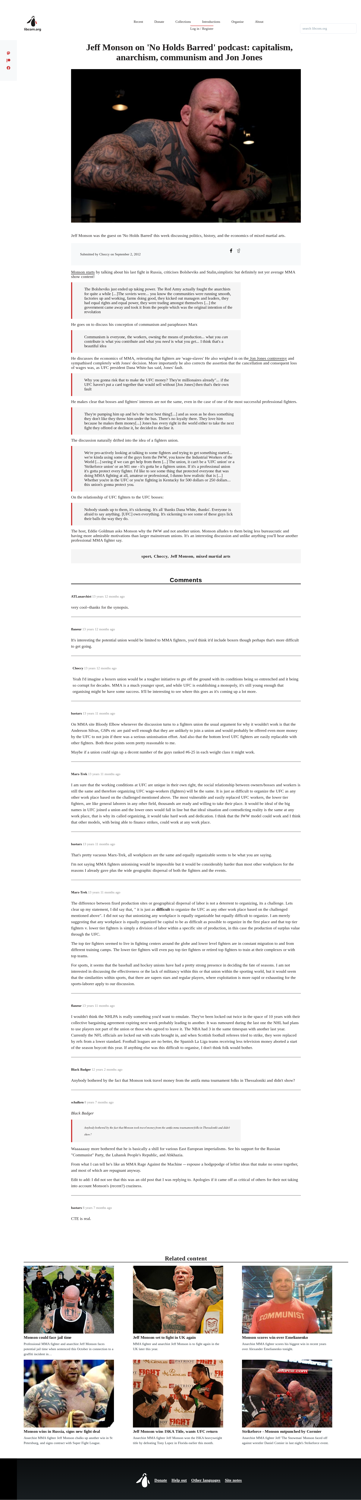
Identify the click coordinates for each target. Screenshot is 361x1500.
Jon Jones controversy (268, 358)
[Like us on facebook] (8, 68)
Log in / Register (201, 29)
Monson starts (83, 272)
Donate (160, 1480)
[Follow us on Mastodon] (8, 53)
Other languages (205, 1480)
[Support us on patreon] (8, 60)
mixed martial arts (213, 556)
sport (146, 556)
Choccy (161, 556)
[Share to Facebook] (231, 251)
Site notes (233, 1480)
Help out (179, 1480)
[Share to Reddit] (239, 251)
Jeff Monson (181, 556)
